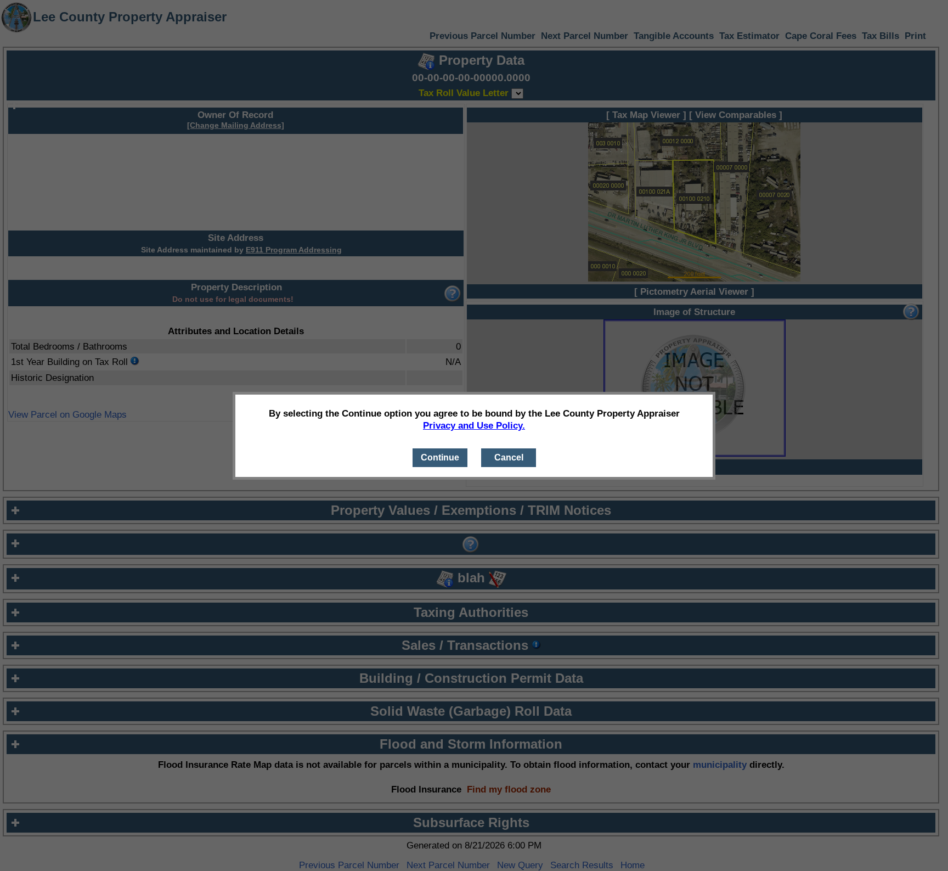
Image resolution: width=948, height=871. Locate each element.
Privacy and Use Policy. (474, 425)
